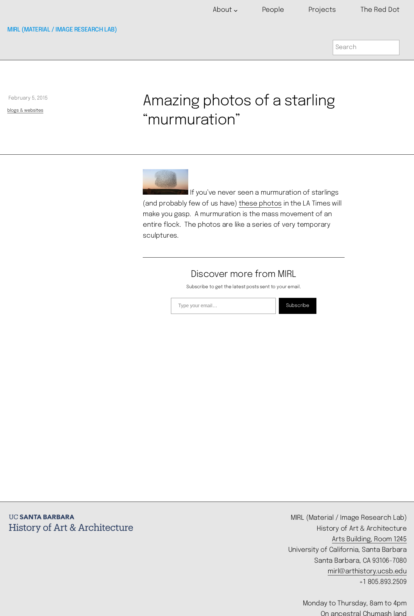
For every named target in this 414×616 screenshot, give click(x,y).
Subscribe (297, 305)
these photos (260, 203)
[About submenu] (236, 10)
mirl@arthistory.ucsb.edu (367, 571)
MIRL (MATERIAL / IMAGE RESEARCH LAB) (62, 30)
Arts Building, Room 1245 (369, 539)
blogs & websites (25, 110)
